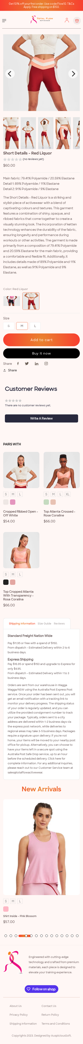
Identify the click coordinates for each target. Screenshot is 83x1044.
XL (67, 494)
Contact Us (49, 1006)
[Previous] (10, 73)
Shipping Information (22, 623)
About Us (15, 1006)
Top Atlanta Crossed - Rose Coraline (59, 513)
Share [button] (12, 370)
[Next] (73, 73)
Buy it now (41, 353)
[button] (4, 21)
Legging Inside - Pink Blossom (22, 911)
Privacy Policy (19, 1015)
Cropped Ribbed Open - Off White (20, 513)
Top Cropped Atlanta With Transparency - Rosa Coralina (18, 595)
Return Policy (50, 1015)
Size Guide (44, 623)
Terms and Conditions (56, 1023)
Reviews (59, 623)
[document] (41, 73)
